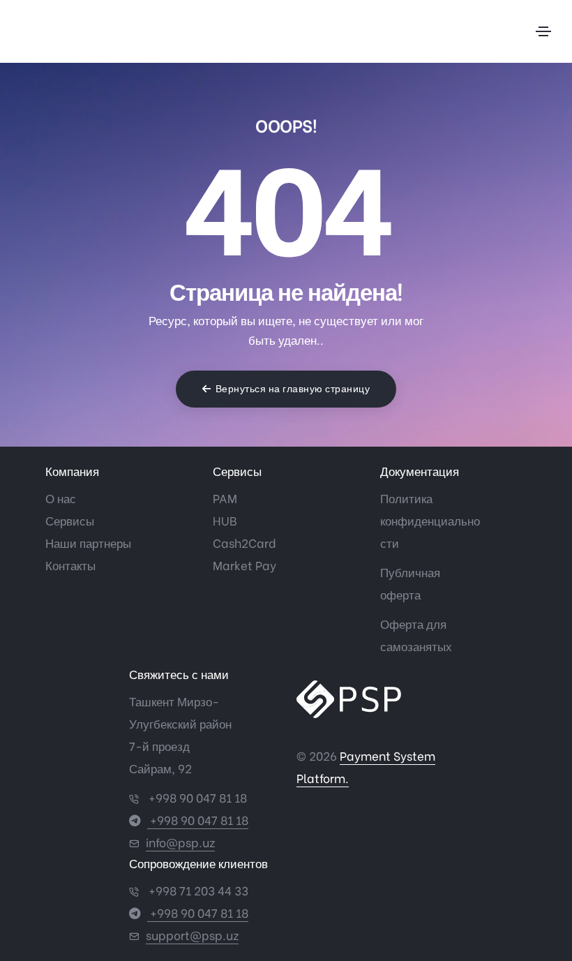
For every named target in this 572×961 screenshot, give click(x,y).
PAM (225, 498)
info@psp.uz (180, 842)
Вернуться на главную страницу (293, 388)
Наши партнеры (88, 542)
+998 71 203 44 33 (197, 890)
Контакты (70, 565)
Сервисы (69, 520)
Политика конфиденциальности (430, 520)
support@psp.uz (192, 935)
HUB (225, 520)
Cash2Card (244, 542)
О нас (60, 498)
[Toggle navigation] (543, 31)
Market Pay (244, 565)
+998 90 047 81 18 (196, 797)
